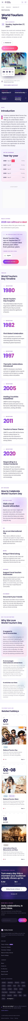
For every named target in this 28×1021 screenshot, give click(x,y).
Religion (19, 992)
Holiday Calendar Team (9, 82)
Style (20, 995)
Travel (4, 99)
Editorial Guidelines (5, 1018)
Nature (21, 989)
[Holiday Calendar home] (8, 2)
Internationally (20, 92)
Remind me (8, 42)
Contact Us (3, 966)
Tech (25, 995)
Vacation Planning (18, 98)
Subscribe (22, 920)
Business (17, 982)
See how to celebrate (8, 48)
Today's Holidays (7, 944)
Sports (15, 995)
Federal (9, 985)
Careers (23, 982)
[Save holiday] (24, 728)
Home (2, 7)
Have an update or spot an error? (11, 85)
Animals (3, 982)
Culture (3, 985)
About (2, 963)
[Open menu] (2, 2)
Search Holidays (5, 955)
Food (14, 985)
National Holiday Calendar (7, 952)
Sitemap (16, 1018)
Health (23, 985)
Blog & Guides (4, 974)
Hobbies (4, 989)
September (8, 7)
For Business (4, 968)
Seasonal (9, 995)
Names (15, 989)
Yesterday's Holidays (6, 950)
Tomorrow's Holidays (6, 947)
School (3, 995)
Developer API (14, 894)
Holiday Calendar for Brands (13, 889)
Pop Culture (4, 992)
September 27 (16, 7)
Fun (19, 985)
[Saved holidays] (25, 2)
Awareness (10, 982)
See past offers (10, 261)
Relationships (12, 992)
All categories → (10, 998)
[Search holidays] (22, 2)
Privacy (11, 1018)
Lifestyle (10, 989)
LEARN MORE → (5, 1010)
